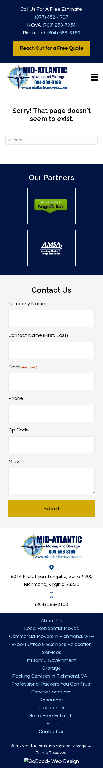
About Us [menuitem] (51, 620)
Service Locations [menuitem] (51, 692)
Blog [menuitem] (51, 723)
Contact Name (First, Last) (38, 335)
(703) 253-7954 (59, 25)
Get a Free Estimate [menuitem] (51, 715)
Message (18, 461)
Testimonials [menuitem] (52, 707)
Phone (15, 398)
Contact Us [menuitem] (52, 731)
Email (22, 367)
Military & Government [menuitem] (51, 660)
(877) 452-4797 (51, 17)
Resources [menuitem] (51, 700)
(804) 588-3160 (63, 32)
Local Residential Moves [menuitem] (51, 628)
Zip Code (18, 430)
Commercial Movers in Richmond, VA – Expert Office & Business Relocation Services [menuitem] (51, 644)
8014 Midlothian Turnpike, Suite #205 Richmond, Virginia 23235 (52, 580)
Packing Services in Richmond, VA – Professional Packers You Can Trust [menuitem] (51, 680)
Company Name (26, 303)
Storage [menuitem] (51, 668)
